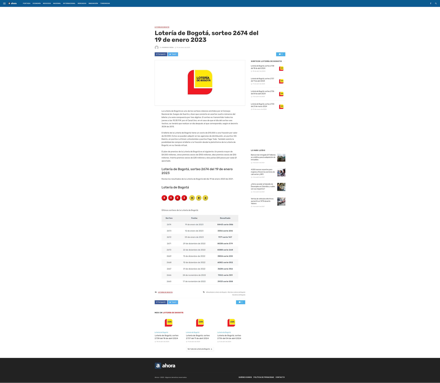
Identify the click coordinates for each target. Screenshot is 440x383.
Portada (26, 3)
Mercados (82, 3)
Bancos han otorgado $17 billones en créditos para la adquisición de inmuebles (263, 157)
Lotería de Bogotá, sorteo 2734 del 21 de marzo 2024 (262, 105)
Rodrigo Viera (168, 47)
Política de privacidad (263, 377)
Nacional (57, 3)
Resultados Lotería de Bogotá (217, 292)
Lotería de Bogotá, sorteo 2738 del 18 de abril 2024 (166, 336)
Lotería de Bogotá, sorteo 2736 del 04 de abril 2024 (229, 336)
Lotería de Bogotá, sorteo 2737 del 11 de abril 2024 (198, 336)
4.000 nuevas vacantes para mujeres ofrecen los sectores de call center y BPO (263, 172)
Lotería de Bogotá (162, 27)
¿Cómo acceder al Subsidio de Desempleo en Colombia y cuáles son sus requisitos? (263, 186)
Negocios (47, 3)
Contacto (280, 377)
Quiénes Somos (245, 377)
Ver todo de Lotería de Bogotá (199, 349)
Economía (37, 3)
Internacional (69, 3)
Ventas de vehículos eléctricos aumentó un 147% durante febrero (262, 201)
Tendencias (105, 3)
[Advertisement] (220, 15)
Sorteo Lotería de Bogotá (236, 292)
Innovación (93, 3)
